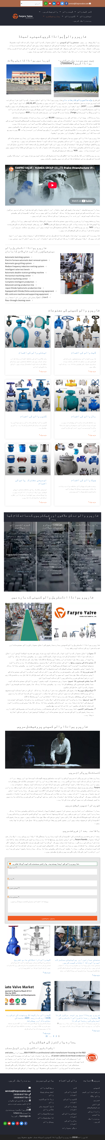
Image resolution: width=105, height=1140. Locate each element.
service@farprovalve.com (78, 3)
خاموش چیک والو (46, 1117)
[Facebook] (66, 3)
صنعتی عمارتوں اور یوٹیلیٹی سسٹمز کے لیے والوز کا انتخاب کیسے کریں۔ (77, 961)
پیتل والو (48, 1121)
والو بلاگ (95, 1096)
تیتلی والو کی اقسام (33, 352)
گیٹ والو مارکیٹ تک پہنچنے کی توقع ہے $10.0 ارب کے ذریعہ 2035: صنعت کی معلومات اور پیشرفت (28, 1018)
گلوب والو (70, 16)
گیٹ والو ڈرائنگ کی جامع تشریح (32, 959)
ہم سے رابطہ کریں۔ (82, 20)
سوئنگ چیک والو (46, 1113)
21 (47, 1036)
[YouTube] (50, 3)
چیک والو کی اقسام (83, 480)
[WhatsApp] (46, 3)
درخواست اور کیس (91, 1092)
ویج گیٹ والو (47, 1087)
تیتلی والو (86, 16)
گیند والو (67, 11)
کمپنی (96, 1087)
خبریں (96, 1100)
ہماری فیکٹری (53, 16)
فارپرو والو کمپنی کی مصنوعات (74, 310)
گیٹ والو (82, 11)
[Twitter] (62, 3)
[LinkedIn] (54, 3)
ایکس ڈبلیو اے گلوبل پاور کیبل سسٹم (30, 1048)
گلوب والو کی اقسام (33, 416)
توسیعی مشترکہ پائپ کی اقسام (31, 481)
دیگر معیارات (69, 1128)
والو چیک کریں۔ (50, 11)
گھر (90, 11)
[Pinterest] (58, 3)
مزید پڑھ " (92, 371)
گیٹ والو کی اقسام (83, 352)
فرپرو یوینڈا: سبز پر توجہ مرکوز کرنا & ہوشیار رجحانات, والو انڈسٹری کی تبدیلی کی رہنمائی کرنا (77, 1018)
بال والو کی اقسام (83, 416)
